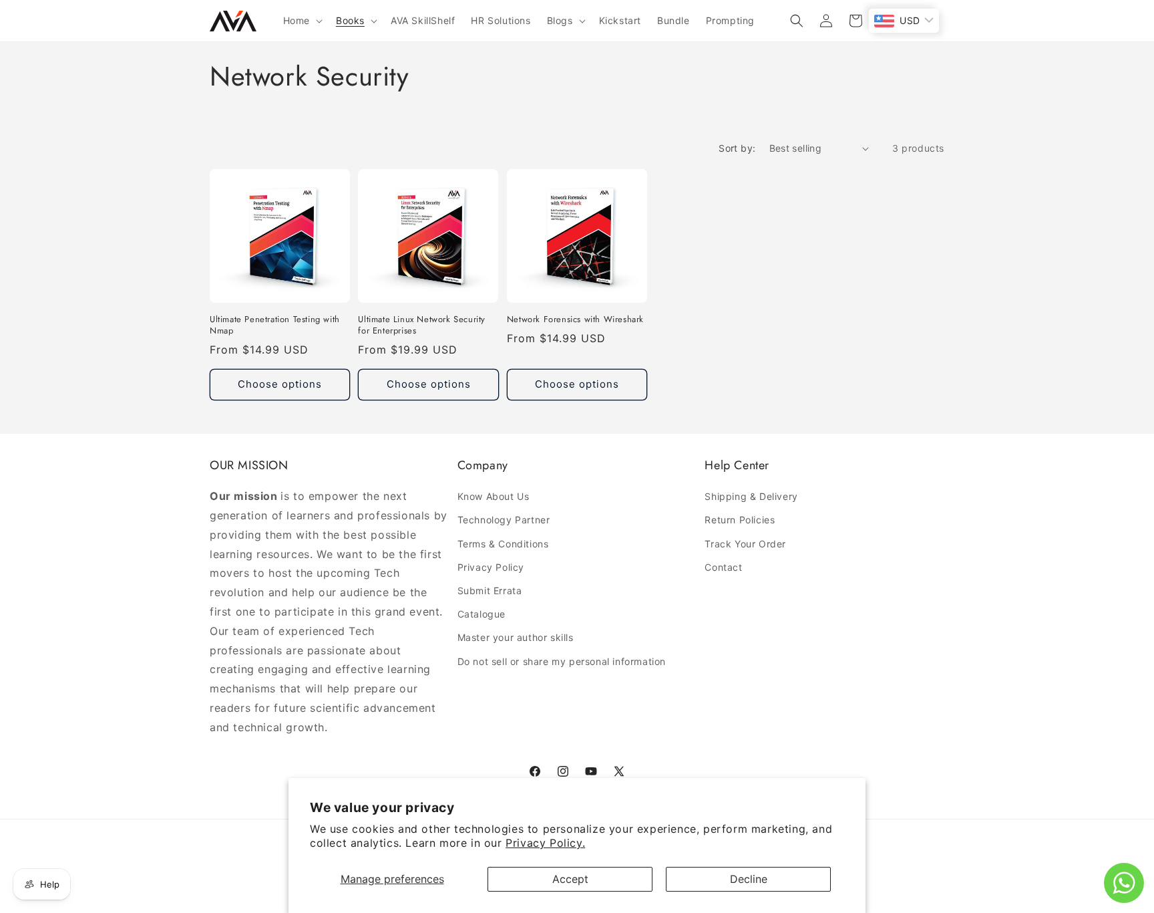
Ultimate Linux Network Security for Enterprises (422, 325)
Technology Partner (503, 519)
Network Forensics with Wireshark (575, 319)
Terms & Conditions (503, 543)
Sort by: (737, 148)
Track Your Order (745, 543)
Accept (570, 879)
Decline (748, 879)
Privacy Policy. (545, 843)
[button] (301, 21)
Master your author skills (515, 637)
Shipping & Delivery (751, 496)
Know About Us (493, 496)
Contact (723, 567)
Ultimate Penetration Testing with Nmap (275, 325)
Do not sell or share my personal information (561, 661)
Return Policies (740, 519)
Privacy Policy (490, 567)
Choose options (280, 384)
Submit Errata (489, 590)
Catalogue (481, 614)
